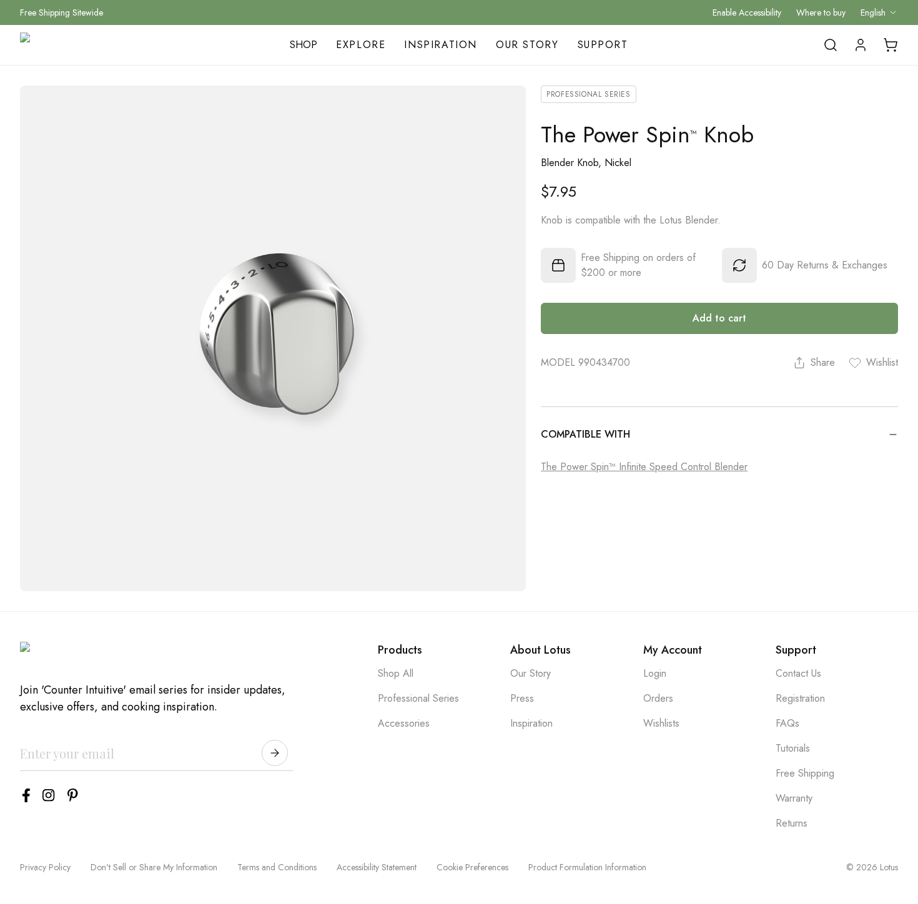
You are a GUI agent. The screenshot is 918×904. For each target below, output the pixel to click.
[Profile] (861, 45)
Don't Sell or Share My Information (154, 867)
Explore (360, 44)
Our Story (527, 44)
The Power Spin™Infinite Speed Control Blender (644, 466)
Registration (800, 698)
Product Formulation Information (587, 867)
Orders (658, 698)
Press (522, 698)
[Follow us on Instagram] (48, 795)
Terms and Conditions (277, 867)
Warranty (794, 798)
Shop (303, 44)
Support (603, 44)
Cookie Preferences (472, 867)
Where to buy (821, 12)
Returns (791, 823)
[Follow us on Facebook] (26, 795)
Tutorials (793, 748)
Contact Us (798, 673)
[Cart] (891, 45)
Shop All (395, 673)
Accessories (404, 723)
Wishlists (661, 723)
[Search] (831, 45)
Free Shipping (805, 773)
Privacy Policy (45, 867)
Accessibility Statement (377, 867)
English (873, 12)
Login (654, 673)
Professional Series (418, 698)
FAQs (787, 723)
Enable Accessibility (747, 12)
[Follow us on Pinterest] (73, 795)
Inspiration (440, 44)
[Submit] (275, 753)
